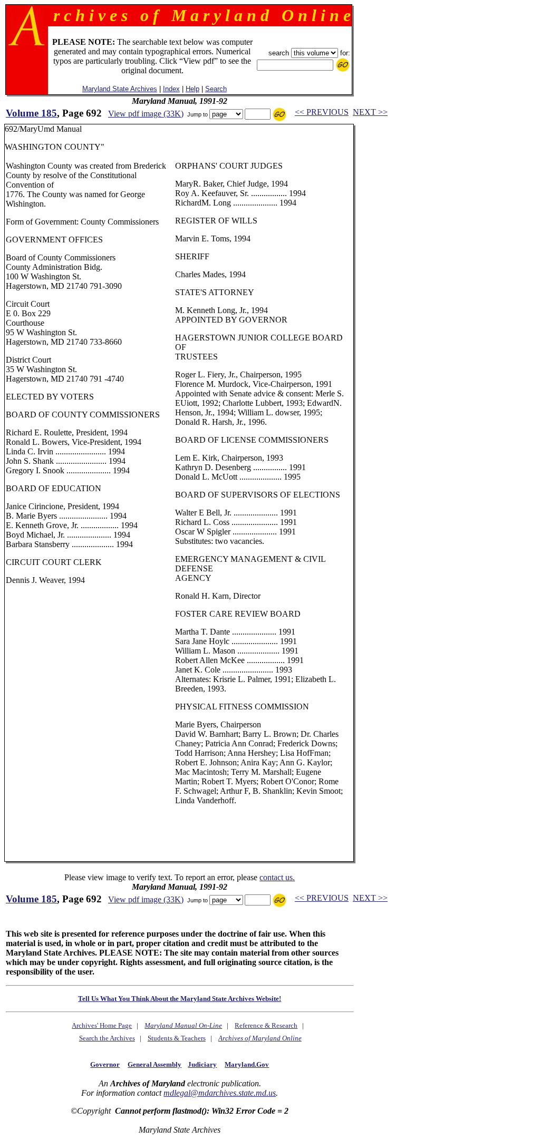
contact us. (277, 877)
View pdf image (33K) (146, 113)
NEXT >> (370, 112)
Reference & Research (266, 1025)
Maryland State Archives (119, 89)
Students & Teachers (177, 1038)
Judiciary (202, 1064)
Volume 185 (31, 113)
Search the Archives (107, 1038)
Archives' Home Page (102, 1025)
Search (216, 89)
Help (192, 89)
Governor (105, 1064)
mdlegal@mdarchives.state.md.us (219, 1092)
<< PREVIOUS (322, 112)
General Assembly (154, 1064)
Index (171, 89)
